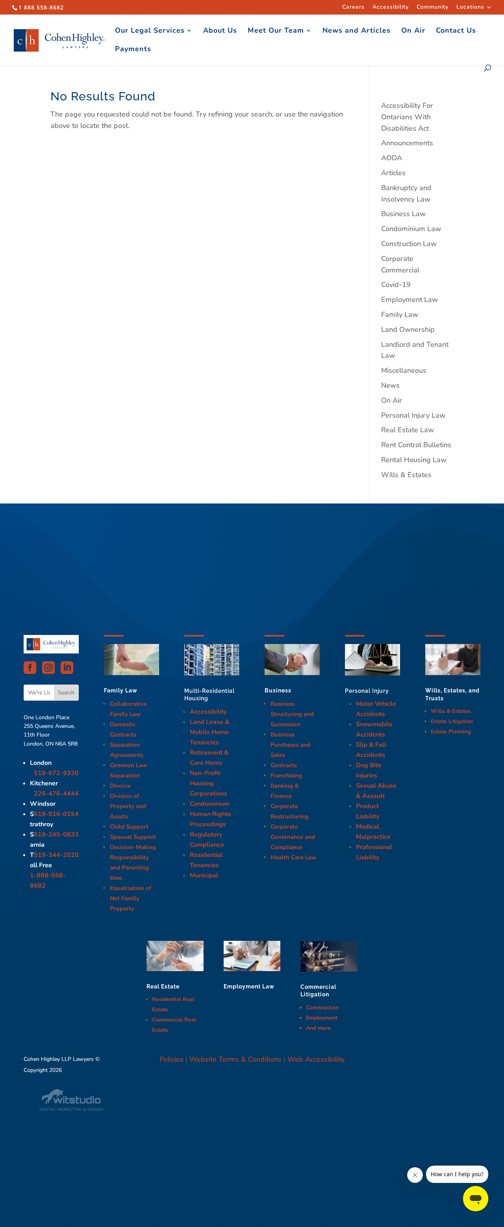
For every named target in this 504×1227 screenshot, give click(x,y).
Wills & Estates (406, 474)
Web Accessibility (316, 1059)
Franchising (286, 775)
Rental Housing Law (414, 460)
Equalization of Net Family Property (130, 898)
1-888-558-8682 (48, 880)
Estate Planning (451, 731)
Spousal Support (133, 837)
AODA (391, 158)
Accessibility (390, 7)
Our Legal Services (150, 31)
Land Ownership (408, 329)
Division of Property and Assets (128, 806)
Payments (133, 50)
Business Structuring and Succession (292, 714)
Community (432, 7)
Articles (393, 173)
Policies (171, 1059)
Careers (353, 7)
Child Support (129, 827)
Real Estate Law (407, 430)
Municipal (204, 875)
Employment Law (409, 299)
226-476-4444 (56, 793)
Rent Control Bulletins (416, 445)
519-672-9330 (56, 773)
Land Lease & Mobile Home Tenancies (210, 732)
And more (318, 1028)
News (390, 385)
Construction (322, 1007)
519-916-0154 (56, 814)
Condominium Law (411, 228)
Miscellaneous (403, 370)
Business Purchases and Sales (290, 745)
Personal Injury (367, 691)
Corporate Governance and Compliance (293, 837)
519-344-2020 (56, 855)
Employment (321, 1018)
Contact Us (456, 31)
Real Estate (163, 986)
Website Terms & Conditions (235, 1059)
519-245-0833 (56, 834)
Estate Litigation (452, 721)
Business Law (403, 213)
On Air (413, 31)
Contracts (284, 765)
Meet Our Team (276, 31)
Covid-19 (396, 284)
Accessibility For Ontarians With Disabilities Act (407, 117)
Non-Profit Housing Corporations (208, 783)
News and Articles (356, 31)
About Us (220, 31)
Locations (470, 7)
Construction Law (409, 243)
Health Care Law (294, 857)
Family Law (399, 314)
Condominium (210, 803)
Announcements (407, 143)
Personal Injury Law (413, 415)
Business (278, 690)
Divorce (120, 786)
